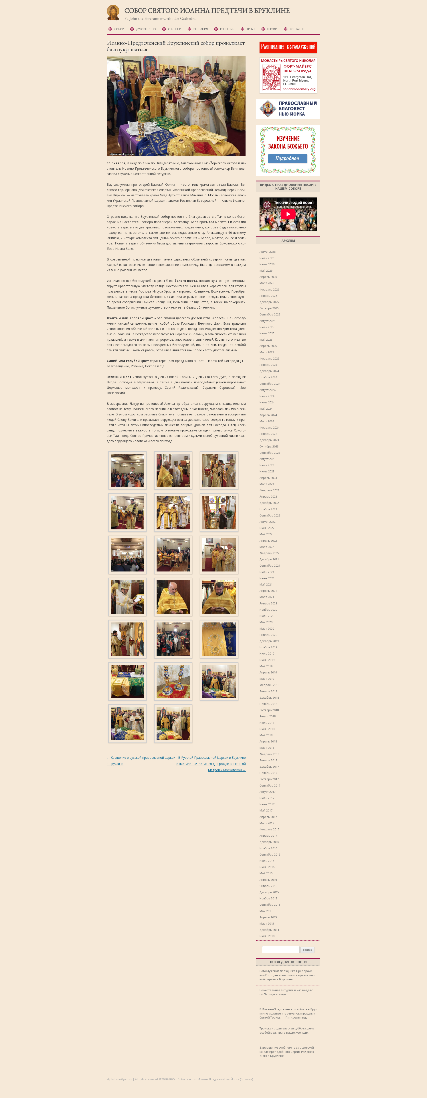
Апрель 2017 (268, 817)
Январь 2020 (268, 635)
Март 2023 (267, 484)
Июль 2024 (267, 396)
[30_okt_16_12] (219, 598)
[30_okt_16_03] (219, 471)
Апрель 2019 (268, 672)
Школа (272, 29)
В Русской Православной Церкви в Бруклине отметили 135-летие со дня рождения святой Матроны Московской (211, 763)
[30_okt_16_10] (127, 598)
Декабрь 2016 (269, 842)
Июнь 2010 (267, 936)
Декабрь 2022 (269, 503)
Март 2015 (267, 923)
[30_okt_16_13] (127, 640)
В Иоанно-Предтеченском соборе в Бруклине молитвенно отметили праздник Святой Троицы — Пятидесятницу (288, 1013)
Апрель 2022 (268, 541)
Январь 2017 (268, 836)
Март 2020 (267, 628)
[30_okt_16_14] (173, 640)
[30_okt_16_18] (219, 682)
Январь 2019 (268, 691)
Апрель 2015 (268, 917)
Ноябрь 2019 (268, 647)
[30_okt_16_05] (173, 513)
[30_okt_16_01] (127, 471)
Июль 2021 (267, 572)
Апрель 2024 (268, 415)
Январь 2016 (268, 886)
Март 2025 (267, 352)
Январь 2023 (268, 496)
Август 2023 (268, 459)
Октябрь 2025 (269, 308)
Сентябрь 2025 (270, 314)
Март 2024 (267, 421)
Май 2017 (266, 810)
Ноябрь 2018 (268, 704)
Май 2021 (266, 584)
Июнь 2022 (267, 528)
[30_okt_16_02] (173, 471)
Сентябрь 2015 (270, 905)
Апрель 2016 (268, 880)
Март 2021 (267, 597)
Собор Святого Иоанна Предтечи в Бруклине (207, 11)
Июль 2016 (267, 861)
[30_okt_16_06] (219, 513)
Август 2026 (268, 252)
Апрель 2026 (268, 277)
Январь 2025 (268, 365)
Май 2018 (266, 735)
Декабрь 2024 (269, 371)
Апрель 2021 (268, 591)
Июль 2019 (267, 653)
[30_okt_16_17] (173, 682)
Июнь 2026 (267, 264)
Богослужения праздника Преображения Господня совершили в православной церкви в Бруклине (287, 975)
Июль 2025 (267, 327)
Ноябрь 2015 (268, 898)
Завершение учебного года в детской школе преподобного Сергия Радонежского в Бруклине (287, 1051)
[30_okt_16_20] (173, 724)
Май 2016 (266, 873)
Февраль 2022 (269, 553)
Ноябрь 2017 (268, 773)
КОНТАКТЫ (297, 29)
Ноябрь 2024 (268, 377)
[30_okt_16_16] (127, 682)
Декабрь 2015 (269, 892)
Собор (119, 29)
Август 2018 (268, 716)
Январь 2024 (268, 434)
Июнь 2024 (267, 402)
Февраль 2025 (269, 358)
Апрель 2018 (268, 741)
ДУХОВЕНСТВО (146, 29)
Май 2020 (266, 622)
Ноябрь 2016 (268, 848)
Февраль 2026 (269, 289)
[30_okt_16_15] (219, 640)
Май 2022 (266, 534)
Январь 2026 (268, 296)
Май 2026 (266, 270)
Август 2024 (268, 390)
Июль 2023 (267, 465)
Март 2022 (267, 547)
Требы (251, 29)
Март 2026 (267, 283)
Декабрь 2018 (269, 697)
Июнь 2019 (267, 660)
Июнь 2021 (267, 578)
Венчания (200, 29)
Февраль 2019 (269, 685)
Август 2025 (268, 321)
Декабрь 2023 (269, 440)
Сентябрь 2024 (270, 384)
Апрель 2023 (268, 478)
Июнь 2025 (267, 333)
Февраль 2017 (269, 829)
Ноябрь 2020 (268, 610)
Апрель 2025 (268, 346)
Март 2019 (267, 679)
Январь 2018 (268, 760)
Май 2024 (266, 409)
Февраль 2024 (269, 427)
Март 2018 (267, 748)
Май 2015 (266, 911)
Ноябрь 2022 (268, 509)
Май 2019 (266, 666)
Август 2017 (268, 792)
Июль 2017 (267, 798)
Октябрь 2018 (269, 710)
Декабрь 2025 (269, 302)
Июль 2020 (267, 616)
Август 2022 (268, 522)
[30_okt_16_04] (127, 513)
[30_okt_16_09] (219, 556)
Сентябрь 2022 (270, 515)
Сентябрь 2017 (270, 785)
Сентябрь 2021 (270, 565)
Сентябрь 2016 (270, 854)
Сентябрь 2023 (270, 453)
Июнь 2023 (267, 471)
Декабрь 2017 (269, 767)
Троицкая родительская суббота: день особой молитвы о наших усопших (287, 1030)
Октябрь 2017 (269, 779)
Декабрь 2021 (269, 559)
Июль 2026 (267, 258)
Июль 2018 (267, 723)
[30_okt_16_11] (173, 598)
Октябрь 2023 (269, 446)
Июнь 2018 (267, 729)
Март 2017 (267, 823)
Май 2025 (266, 340)
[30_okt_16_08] (173, 556)
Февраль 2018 (269, 754)
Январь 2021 (268, 603)
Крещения (227, 29)
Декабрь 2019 (269, 641)
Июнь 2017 (267, 804)
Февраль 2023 (269, 490)
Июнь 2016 (267, 867)
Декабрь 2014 (269, 930)
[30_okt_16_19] (127, 724)
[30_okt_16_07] (127, 556)
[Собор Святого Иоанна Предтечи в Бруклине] (113, 20)
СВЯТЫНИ (174, 29)
